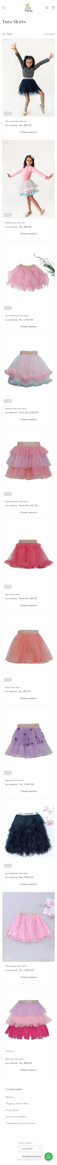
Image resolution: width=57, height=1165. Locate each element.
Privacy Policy (12, 1110)
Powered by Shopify (35, 1159)
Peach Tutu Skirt (13, 687)
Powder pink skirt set (15, 223)
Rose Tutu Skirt (12, 595)
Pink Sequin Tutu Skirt (16, 966)
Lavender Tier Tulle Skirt (16, 502)
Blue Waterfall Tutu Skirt (16, 873)
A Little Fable (25, 1159)
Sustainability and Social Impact (21, 1123)
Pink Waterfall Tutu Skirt (17, 316)
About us (10, 1097)
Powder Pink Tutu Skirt (16, 409)
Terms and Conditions (16, 1117)
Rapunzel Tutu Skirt (14, 780)
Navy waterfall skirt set (16, 121)
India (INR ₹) (27, 1149)
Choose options (28, 132)
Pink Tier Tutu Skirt (14, 1059)
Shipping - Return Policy (17, 1104)
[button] (3, 8)
